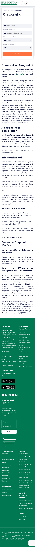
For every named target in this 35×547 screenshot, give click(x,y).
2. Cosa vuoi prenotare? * (9, 29)
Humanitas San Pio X (24, 464)
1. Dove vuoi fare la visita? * (10, 22)
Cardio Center (22, 517)
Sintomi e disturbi (6, 473)
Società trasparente (24, 334)
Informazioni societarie (25, 332)
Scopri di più (5, 351)
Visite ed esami (6, 495)
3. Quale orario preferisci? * (9, 37)
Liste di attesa (22, 337)
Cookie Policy (22, 364)
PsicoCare (21, 519)
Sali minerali (5, 470)
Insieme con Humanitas (25, 508)
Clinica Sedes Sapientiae (26, 483)
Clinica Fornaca (23, 477)
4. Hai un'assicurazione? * (9, 44)
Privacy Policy (22, 361)
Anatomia (4, 457)
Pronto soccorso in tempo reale (24, 353)
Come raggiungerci (7, 365)
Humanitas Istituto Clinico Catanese (23, 486)
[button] (31, 3)
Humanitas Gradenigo (25, 480)
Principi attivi (5, 467)
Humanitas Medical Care (25, 467)
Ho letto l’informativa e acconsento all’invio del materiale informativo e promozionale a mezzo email (9, 442)
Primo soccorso (6, 465)
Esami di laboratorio (7, 490)
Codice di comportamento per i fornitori (24, 347)
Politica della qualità (24, 342)
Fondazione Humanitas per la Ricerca (25, 504)
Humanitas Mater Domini (25, 457)
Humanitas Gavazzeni (25, 472)
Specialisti (4, 475)
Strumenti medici (6, 478)
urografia (20, 74)
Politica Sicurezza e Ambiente (24, 357)
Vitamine (4, 481)
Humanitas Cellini (23, 475)
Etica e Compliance (24, 340)
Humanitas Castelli (24, 469)
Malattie (3, 462)
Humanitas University (24, 501)
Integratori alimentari (7, 459)
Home (4, 10)
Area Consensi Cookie (25, 366)
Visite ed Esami (11, 10)
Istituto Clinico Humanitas (22, 460)
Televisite (4, 492)
